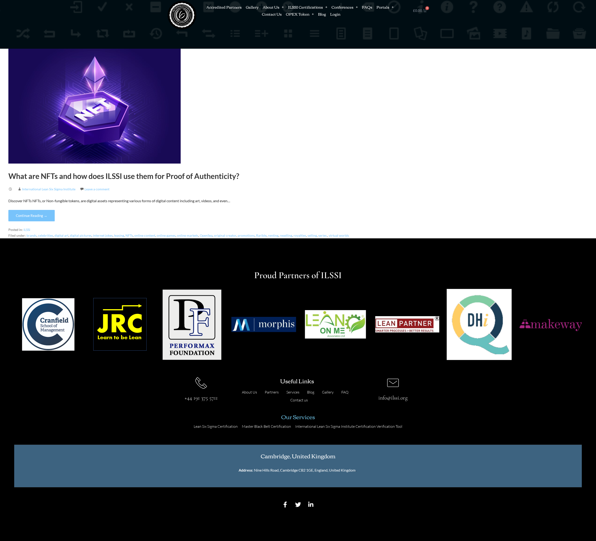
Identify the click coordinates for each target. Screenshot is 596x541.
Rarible (261, 235)
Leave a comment (97, 189)
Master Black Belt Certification (266, 426)
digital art (61, 235)
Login (335, 13)
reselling (286, 235)
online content (144, 235)
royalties (300, 235)
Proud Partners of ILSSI (298, 275)
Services (292, 392)
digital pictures (80, 235)
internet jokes (103, 235)
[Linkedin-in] (311, 504)
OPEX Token (297, 13)
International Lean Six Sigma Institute (48, 189)
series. (322, 235)
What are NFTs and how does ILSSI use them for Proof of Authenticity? (123, 176)
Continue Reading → (31, 215)
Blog (322, 13)
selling (312, 235)
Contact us (299, 400)
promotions (246, 235)
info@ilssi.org (393, 397)
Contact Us (272, 13)
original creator (225, 235)
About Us (271, 6)
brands (32, 235)
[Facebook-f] (285, 504)
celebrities (45, 235)
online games (166, 235)
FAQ (345, 392)
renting (273, 235)
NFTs (129, 235)
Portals (382, 6)
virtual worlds (339, 235)
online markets (187, 235)
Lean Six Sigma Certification (216, 426)
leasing (119, 235)
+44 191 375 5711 (201, 397)
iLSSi (27, 230)
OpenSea (206, 235)
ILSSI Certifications (305, 6)
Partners (272, 392)
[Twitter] (298, 504)
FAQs (367, 6)
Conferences (342, 6)
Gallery (252, 6)
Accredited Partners (224, 6)
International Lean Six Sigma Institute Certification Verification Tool (348, 426)
